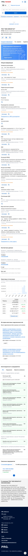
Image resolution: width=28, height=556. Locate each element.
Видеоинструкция (15, 5)
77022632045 (4, 256)
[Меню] (25, 553)
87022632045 (4, 264)
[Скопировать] (9, 75)
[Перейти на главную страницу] (6, 1)
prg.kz (4, 514)
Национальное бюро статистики (12, 129)
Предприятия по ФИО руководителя (10, 116)
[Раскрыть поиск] (3, 13)
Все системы (4, 540)
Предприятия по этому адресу (9, 241)
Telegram (5, 529)
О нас (3, 536)
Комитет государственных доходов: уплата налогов (16, 280)
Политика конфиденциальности (9, 542)
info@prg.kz (6, 511)
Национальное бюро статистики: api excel (14, 179)
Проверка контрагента (7, 16)
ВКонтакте (5, 532)
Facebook (5, 525)
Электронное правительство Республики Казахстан (16, 79)
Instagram (5, 527)
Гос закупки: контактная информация (13, 260)
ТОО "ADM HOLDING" (8, 468)
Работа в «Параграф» (6, 538)
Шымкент (16, 16)
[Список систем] (22, 2)
